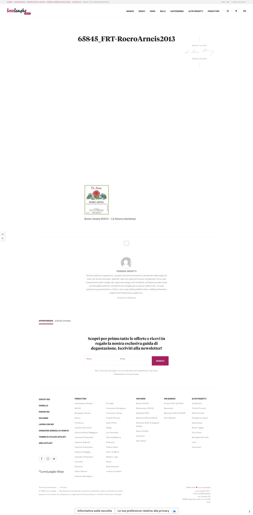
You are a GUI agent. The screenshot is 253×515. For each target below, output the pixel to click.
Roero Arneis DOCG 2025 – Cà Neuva (64, 2)
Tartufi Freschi (199, 408)
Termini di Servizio (105, 494)
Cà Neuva (79, 422)
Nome (89, 359)
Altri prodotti (195, 11)
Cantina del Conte (83, 427)
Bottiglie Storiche (200, 437)
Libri (194, 442)
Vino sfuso (197, 432)
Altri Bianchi (170, 417)
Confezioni (197, 403)
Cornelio (79, 461)
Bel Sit (78, 408)
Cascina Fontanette (84, 437)
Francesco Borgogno (116, 408)
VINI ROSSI (140, 398)
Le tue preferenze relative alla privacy (143, 510)
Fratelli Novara (113, 417)
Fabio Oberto (81, 471)
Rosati (142, 11)
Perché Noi (44, 411)
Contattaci (44, 399)
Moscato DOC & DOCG (175, 413)
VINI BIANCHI (169, 398)
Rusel (108, 461)
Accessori (196, 447)
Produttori (213, 11)
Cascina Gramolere (84, 447)
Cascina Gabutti (82, 442)
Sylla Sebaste (112, 466)
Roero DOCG (142, 431)
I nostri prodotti (113, 471)
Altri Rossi (141, 440)
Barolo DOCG (142, 403)
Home (9, 2)
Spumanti (168, 408)
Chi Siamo (43, 418)
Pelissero (110, 442)
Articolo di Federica (126, 297)
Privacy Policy (88, 494)
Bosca (77, 417)
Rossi (152, 11)
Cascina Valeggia (82, 452)
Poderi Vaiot (112, 447)
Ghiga (109, 427)
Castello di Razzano (84, 456)
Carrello (43, 405)
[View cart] (236, 11)
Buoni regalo (198, 427)
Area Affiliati (45, 443)
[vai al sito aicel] (51, 473)
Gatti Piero (111, 422)
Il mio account (239, 2)
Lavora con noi (46, 424)
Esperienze (197, 422)
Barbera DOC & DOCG (146, 417)
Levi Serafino (112, 432)
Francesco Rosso (114, 413)
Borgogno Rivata (83, 413)
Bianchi (130, 11)
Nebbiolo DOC (142, 413)
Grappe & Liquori (200, 417)
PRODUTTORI (80, 398)
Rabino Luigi (112, 456)
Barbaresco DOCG (145, 408)
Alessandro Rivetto (84, 403)
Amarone (140, 436)
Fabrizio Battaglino (84, 476)
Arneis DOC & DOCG (36, 2)
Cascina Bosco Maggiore (86, 432)
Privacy (64, 487)
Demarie (79, 466)
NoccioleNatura (113, 437)
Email (122, 359)
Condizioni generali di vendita (54, 430)
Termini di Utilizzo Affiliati (52, 436)
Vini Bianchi (19, 2)
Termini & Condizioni (47, 487)
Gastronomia (177, 11)
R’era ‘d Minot (112, 452)
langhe (16, 11)
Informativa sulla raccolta (94, 510)
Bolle (163, 11)
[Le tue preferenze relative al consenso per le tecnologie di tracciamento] (249, 511)
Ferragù (110, 403)
